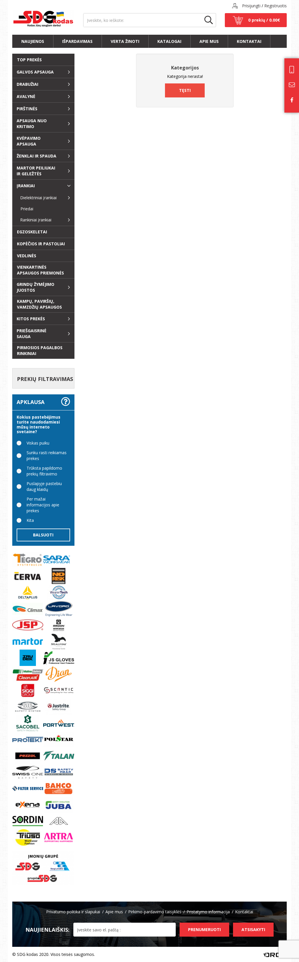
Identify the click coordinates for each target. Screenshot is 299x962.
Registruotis (275, 5)
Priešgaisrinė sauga (31, 333)
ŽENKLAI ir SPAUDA (36, 156)
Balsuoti (43, 535)
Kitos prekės (31, 318)
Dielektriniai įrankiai (38, 197)
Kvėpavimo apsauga (29, 141)
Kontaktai (249, 41)
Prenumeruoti (204, 929)
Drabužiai (27, 84)
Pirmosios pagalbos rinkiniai (39, 350)
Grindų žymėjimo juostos (35, 287)
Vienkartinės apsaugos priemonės (40, 270)
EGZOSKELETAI (32, 232)
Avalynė (26, 96)
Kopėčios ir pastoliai (41, 243)
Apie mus (209, 41)
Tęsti (185, 90)
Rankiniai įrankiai (35, 220)
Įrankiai (26, 185)
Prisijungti (251, 5)
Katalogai (169, 41)
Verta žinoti (125, 41)
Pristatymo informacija (208, 911)
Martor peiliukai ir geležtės (36, 170)
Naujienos (32, 41)
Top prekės (29, 59)
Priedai (24, 208)
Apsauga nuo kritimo (32, 123)
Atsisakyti (253, 929)
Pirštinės (27, 108)
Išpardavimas (77, 41)
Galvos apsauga (35, 72)
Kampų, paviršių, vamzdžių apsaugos (39, 304)
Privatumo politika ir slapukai (73, 911)
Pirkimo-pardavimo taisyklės (154, 911)
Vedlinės (26, 255)
